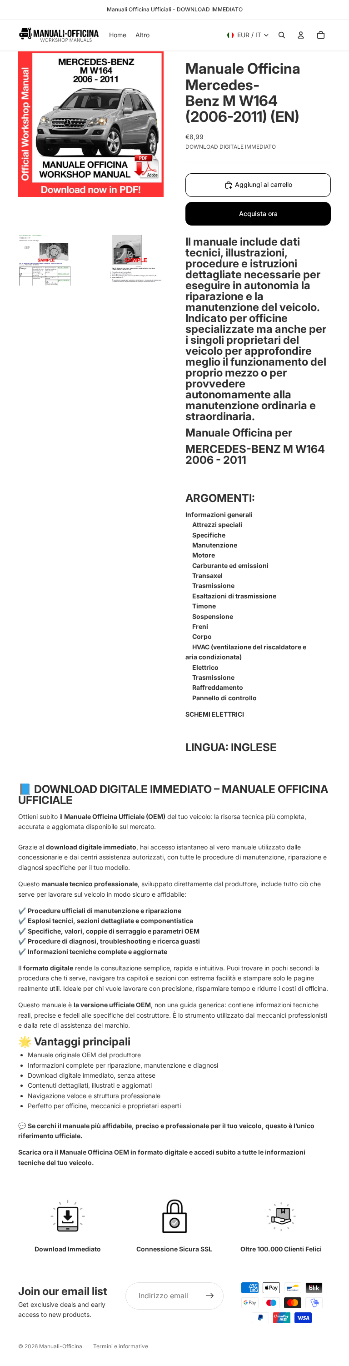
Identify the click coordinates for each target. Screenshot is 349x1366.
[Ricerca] (282, 35)
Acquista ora (258, 213)
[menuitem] (142, 35)
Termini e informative (120, 1346)
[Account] (301, 35)
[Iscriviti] (209, 1296)
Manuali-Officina (60, 1346)
